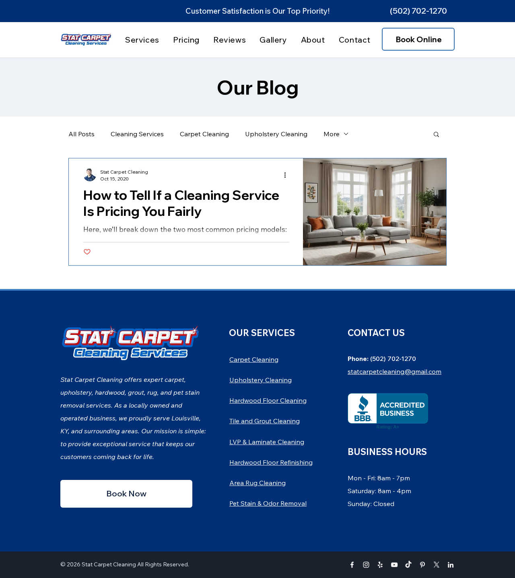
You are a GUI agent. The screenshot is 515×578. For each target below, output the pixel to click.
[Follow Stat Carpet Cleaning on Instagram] (366, 565)
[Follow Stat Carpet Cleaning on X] (437, 565)
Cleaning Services (137, 134)
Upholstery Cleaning (276, 134)
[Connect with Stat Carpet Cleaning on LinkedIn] (451, 565)
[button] (418, 11)
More (331, 134)
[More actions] (288, 175)
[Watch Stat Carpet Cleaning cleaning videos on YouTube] (394, 565)
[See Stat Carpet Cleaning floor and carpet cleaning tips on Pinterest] (422, 565)
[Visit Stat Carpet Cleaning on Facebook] (352, 565)
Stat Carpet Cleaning (109, 564)
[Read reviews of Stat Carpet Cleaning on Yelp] (380, 565)
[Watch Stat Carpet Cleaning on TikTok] (408, 565)
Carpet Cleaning (204, 134)
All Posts (81, 134)
